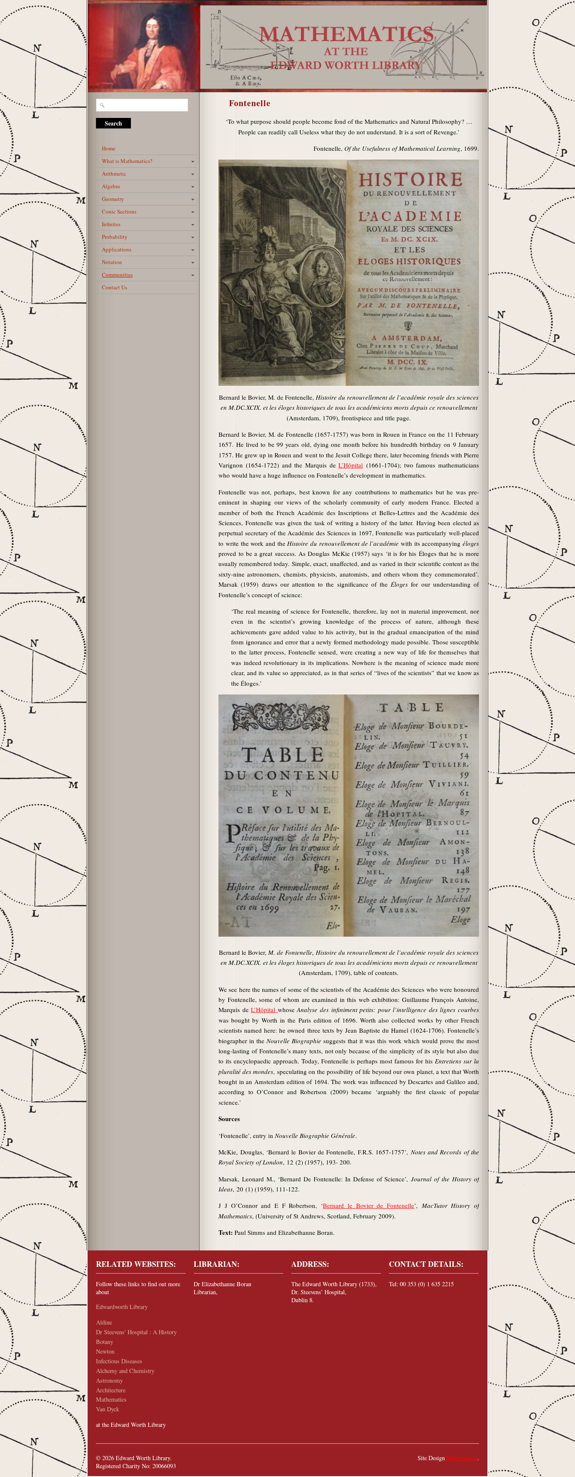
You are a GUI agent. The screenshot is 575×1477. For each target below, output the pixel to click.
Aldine (104, 1322)
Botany (104, 1342)
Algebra (111, 186)
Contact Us (121, 287)
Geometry (113, 199)
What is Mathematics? (127, 161)
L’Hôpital (350, 465)
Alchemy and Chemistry (125, 1371)
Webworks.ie (462, 1458)
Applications (116, 249)
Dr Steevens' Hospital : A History (136, 1332)
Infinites (111, 224)
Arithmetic (114, 173)
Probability (115, 236)
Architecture (110, 1390)
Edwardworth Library (122, 1307)
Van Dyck (107, 1409)
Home (108, 148)
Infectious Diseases (119, 1361)
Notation (112, 262)
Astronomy (109, 1380)
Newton (105, 1351)
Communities (117, 274)
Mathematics (111, 1399)
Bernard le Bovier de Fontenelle (368, 1205)
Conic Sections (119, 211)
